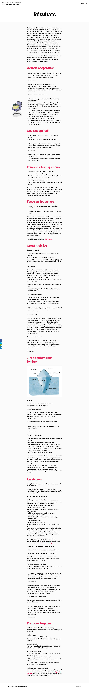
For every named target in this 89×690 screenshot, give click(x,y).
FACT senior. (48, 239)
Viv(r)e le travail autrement (11, 4)
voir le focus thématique (46, 543)
